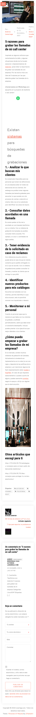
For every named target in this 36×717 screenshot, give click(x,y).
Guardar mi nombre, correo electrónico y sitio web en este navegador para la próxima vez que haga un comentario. (18, 673)
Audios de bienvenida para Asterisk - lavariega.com (13, 562)
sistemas (14, 136)
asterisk (20, 488)
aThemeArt (29, 714)
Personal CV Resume (15, 714)
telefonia (21, 491)
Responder (17, 559)
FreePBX (8, 373)
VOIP (31, 37)
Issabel (32, 34)
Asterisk (32, 32)
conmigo (25, 378)
